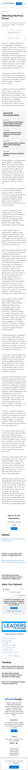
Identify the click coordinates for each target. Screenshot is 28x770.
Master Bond (5, 641)
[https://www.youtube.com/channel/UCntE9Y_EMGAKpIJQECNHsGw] (16, 743)
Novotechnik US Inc (7, 645)
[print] (25, 38)
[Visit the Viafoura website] (22, 595)
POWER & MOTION (14, 755)
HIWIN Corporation (7, 638)
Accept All (14, 767)
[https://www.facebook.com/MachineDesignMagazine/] (11, 743)
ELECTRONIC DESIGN (14, 753)
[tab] (6, 589)
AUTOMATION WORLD (14, 749)
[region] (14, 592)
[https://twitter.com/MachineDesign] (14, 743)
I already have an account (14, 611)
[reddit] (16, 38)
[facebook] (9, 38)
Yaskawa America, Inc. (8, 652)
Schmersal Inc (6, 650)
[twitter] (14, 38)
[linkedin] (11, 38)
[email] (19, 38)
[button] (3, 4)
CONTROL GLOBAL (14, 751)
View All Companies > (14, 656)
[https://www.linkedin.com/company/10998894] (12, 743)
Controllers (5, 11)
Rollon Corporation (7, 647)
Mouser (4, 643)
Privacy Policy (16, 763)
